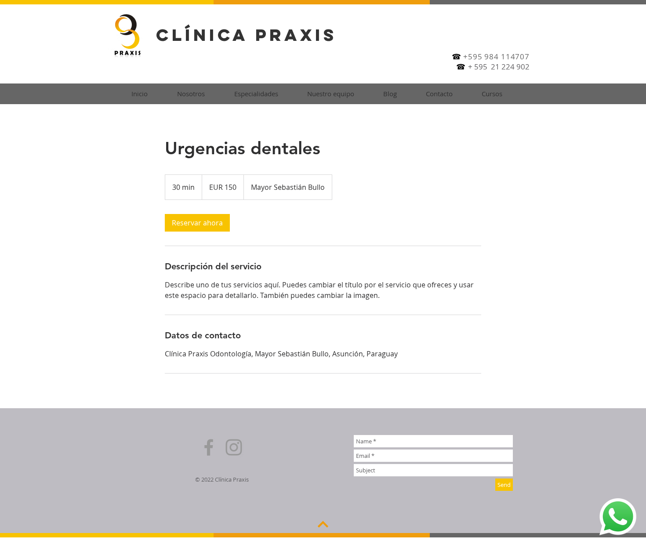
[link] (197, 223)
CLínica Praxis (246, 34)
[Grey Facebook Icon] (209, 447)
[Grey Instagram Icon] (234, 447)
